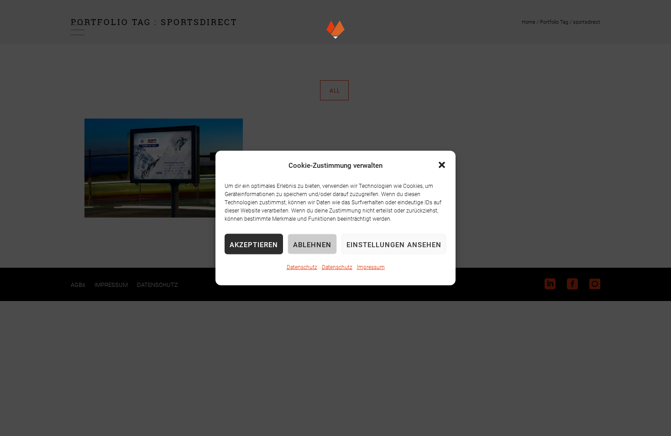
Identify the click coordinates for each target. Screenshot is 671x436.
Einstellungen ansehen (393, 244)
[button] (441, 165)
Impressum (371, 266)
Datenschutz (302, 266)
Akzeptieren (254, 244)
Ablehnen (312, 244)
